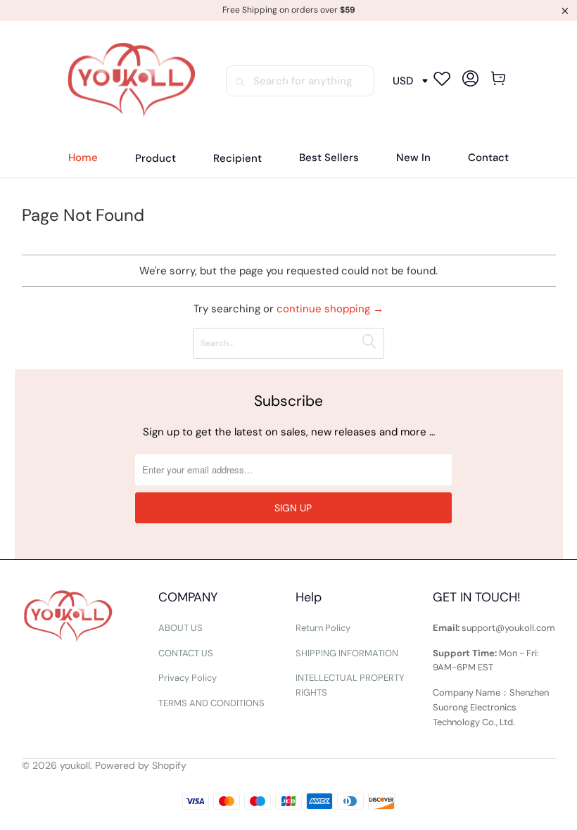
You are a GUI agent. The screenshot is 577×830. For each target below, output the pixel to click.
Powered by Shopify (140, 765)
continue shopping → (330, 309)
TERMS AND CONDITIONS (211, 703)
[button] (155, 158)
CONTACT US (185, 653)
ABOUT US (180, 628)
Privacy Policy (187, 678)
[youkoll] (131, 80)
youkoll (75, 765)
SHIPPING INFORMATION (347, 653)
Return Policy (323, 628)
